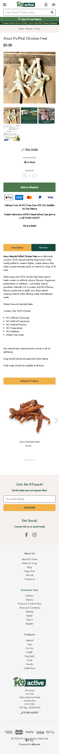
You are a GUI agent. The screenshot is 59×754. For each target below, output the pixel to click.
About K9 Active (29, 559)
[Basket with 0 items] (53, 4)
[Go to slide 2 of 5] (27, 459)
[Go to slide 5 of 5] (34, 459)
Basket (29, 615)
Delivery (29, 595)
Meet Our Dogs (29, 563)
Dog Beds (29, 656)
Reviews (43, 247)
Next (56, 19)
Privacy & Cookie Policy (29, 603)
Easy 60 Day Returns (31, 19)
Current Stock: (29, 157)
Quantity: (29, 170)
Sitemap (29, 611)
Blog (29, 567)
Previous (2, 19)
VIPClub (29, 575)
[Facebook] (26, 534)
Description (17, 247)
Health (30, 652)
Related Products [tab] (29, 381)
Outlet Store (29, 668)
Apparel (29, 640)
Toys (29, 644)
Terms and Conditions (29, 607)
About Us (29, 553)
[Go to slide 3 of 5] (29, 459)
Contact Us (29, 579)
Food (29, 660)
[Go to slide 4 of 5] (31, 459)
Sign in (29, 619)
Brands (29, 664)
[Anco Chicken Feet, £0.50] (29, 414)
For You (29, 648)
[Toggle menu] (4, 4)
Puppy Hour (29, 571)
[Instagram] (34, 534)
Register (29, 623)
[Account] (45, 4)
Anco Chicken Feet (30, 441)
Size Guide (31, 149)
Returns (29, 599)
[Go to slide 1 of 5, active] (25, 459)
